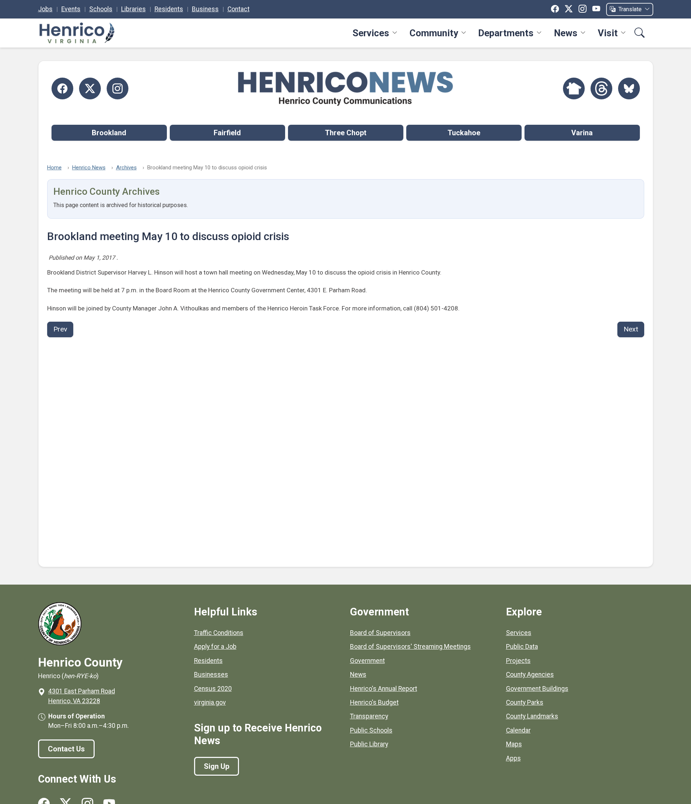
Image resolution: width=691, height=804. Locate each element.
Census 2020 (213, 688)
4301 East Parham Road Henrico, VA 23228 (81, 696)
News (565, 33)
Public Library (369, 744)
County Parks (524, 702)
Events (71, 9)
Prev (60, 329)
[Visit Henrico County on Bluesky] (629, 88)
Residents (169, 9)
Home (54, 167)
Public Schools (371, 730)
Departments (506, 33)
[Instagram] (583, 9)
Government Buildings (537, 688)
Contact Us (66, 749)
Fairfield (227, 132)
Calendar (518, 730)
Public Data (522, 646)
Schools (100, 9)
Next (631, 329)
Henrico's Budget (374, 702)
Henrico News (89, 167)
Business (205, 9)
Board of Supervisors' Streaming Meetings (410, 646)
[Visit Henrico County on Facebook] (62, 88)
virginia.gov (210, 702)
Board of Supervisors (380, 632)
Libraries (133, 9)
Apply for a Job (215, 646)
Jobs (45, 9)
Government (367, 660)
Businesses (211, 674)
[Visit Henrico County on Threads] (601, 88)
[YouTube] (596, 9)
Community (434, 33)
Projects (518, 660)
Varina (582, 132)
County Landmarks (532, 716)
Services (371, 33)
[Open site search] (639, 33)
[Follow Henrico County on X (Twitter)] (90, 88)
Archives (126, 167)
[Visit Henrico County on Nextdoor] (574, 88)
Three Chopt (345, 132)
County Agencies (530, 674)
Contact (238, 9)
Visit (608, 33)
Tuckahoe (464, 132)
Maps (514, 744)
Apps (513, 758)
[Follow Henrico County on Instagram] (117, 88)
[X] (569, 9)
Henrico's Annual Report (383, 688)
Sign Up (216, 766)
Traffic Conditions (218, 632)
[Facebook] (555, 9)
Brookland (109, 132)
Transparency (369, 716)
